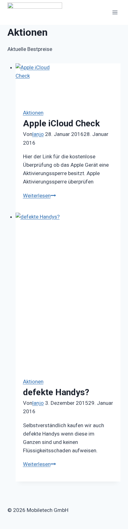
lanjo (38, 134)
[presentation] (68, 82)
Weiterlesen (39, 195)
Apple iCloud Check (61, 123)
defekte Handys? (56, 392)
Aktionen (33, 113)
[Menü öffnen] (115, 12)
